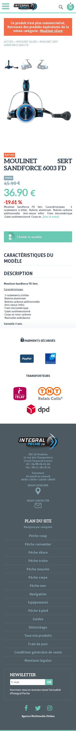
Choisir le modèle (29, 237)
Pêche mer (38, 586)
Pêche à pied (38, 610)
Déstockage (38, 627)
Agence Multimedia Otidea (38, 716)
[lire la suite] (51, 216)
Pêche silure (38, 552)
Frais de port (38, 644)
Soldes (38, 619)
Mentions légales (38, 660)
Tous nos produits (38, 635)
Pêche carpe (38, 577)
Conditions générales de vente (38, 652)
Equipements (38, 602)
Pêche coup (38, 536)
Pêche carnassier (38, 544)
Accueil (9, 41)
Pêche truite (38, 561)
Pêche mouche (38, 569)
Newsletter (23, 675)
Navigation (38, 594)
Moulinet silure (51, 31)
